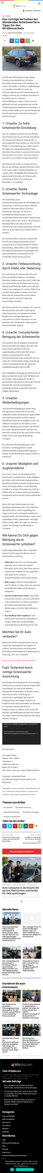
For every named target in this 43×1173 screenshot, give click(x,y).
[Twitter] (17, 41)
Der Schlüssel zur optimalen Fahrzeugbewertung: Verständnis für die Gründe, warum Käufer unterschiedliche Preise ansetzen (11, 1010)
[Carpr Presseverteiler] (3, 33)
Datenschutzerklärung (25, 1169)
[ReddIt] (31, 826)
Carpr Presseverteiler (15, 33)
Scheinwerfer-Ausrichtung (23, 807)
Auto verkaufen (8, 807)
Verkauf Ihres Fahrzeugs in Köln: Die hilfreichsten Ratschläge (11, 839)
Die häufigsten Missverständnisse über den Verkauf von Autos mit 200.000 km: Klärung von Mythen (31, 1043)
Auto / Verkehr (6, 16)
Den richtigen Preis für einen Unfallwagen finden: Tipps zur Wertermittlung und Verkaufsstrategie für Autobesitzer (32, 932)
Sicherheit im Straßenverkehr (12, 817)
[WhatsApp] (27, 41)
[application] (21, 734)
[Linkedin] (25, 826)
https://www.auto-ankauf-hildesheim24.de (18, 660)
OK (12, 1169)
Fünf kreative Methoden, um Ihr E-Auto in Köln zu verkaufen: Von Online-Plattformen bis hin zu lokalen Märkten (20, 1093)
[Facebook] (12, 41)
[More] (33, 41)
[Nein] (40, 1166)
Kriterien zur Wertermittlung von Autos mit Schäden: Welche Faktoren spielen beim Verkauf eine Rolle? (19, 1102)
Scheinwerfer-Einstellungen (12, 812)
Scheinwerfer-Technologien (31, 812)
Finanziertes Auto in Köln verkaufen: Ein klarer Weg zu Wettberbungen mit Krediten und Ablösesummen (31, 966)
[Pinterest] (22, 41)
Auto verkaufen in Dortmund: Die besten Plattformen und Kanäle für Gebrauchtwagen (20, 890)
